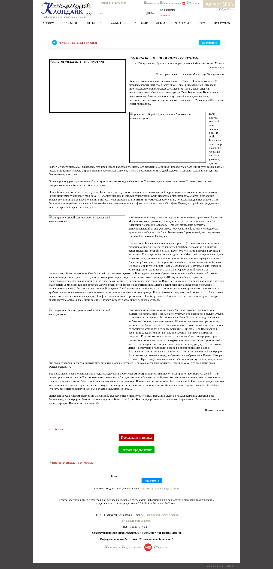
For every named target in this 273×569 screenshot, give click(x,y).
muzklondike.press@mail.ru (163, 515)
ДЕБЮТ (161, 23)
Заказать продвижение (136, 449)
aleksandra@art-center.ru (136, 520)
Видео (201, 23)
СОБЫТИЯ (118, 23)
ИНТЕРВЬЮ (94, 23)
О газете (48, 23)
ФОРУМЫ (182, 23)
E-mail (114, 476)
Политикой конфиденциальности (160, 488)
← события (56, 429)
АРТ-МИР (141, 23)
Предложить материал (136, 437)
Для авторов (222, 23)
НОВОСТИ (69, 23)
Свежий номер (167, 10)
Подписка (164, 15)
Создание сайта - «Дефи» (220, 566)
